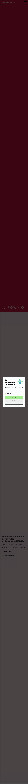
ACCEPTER (14, 397)
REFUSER (14, 400)
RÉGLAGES (14, 403)
